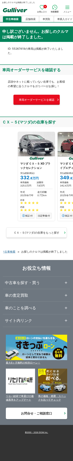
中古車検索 (12, 19)
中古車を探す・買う (22, 282)
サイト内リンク (18, 320)
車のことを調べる (20, 308)
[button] (36, 99)
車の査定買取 (16, 295)
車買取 (46, 19)
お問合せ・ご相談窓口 (36, 413)
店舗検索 (31, 19)
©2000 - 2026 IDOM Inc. (36, 432)
